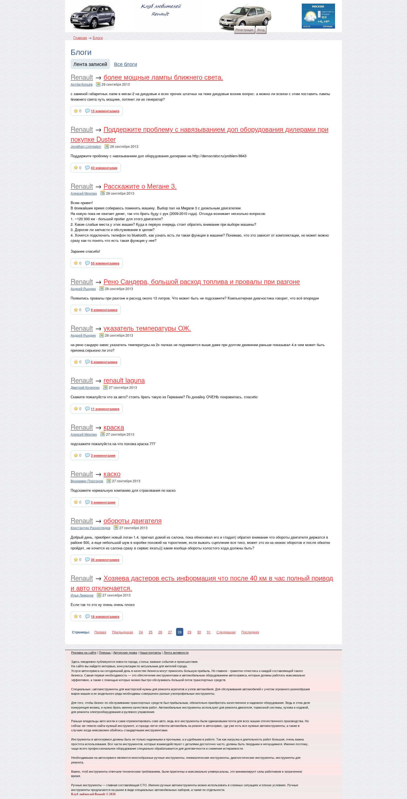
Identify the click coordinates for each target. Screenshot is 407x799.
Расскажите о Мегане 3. (140, 186)
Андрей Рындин (83, 288)
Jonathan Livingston (86, 146)
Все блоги (125, 63)
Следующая (226, 632)
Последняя (250, 632)
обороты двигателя (133, 520)
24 (141, 632)
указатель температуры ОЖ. (147, 328)
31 (209, 632)
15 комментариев (105, 110)
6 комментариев (104, 361)
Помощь (105, 652)
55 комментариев (105, 263)
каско (112, 473)
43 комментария (104, 167)
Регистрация (244, 29)
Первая (100, 632)
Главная (80, 37)
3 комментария (103, 455)
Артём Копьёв (81, 84)
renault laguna (124, 380)
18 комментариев (105, 616)
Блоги (98, 37)
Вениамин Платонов (87, 480)
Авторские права (125, 652)
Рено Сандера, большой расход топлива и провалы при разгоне (202, 281)
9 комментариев (104, 309)
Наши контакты (150, 652)
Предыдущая (122, 632)
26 (160, 632)
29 (189, 632)
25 (151, 632)
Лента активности (176, 652)
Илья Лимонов (82, 595)
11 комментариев (105, 408)
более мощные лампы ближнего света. (163, 77)
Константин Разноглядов (90, 527)
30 (199, 632)
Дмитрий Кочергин (85, 387)
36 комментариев (105, 559)
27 (170, 632)
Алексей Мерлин (84, 193)
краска (114, 427)
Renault (82, 77)
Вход (260, 29)
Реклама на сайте (83, 652)
